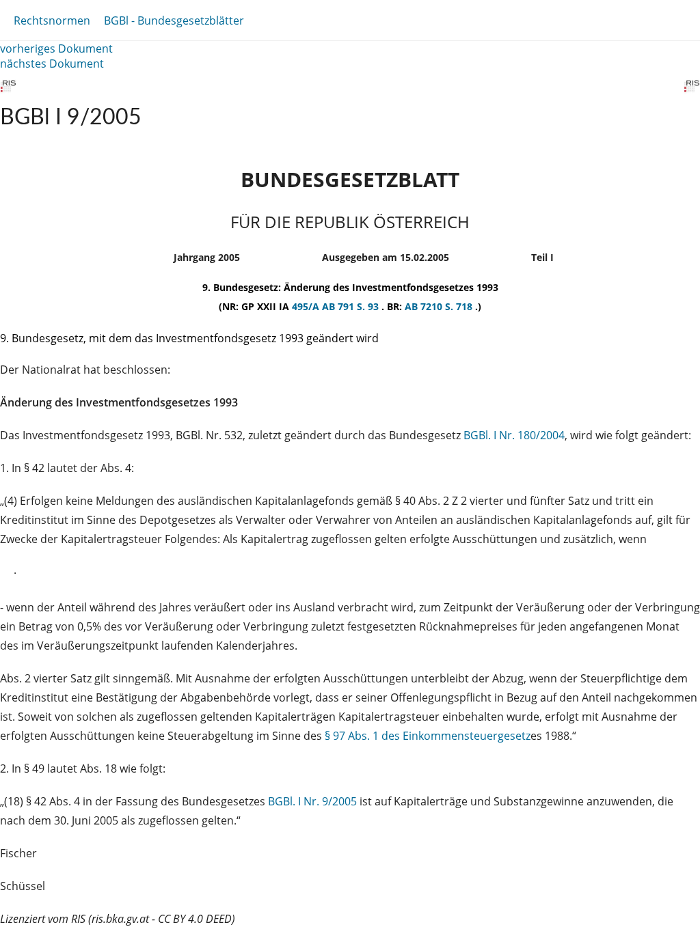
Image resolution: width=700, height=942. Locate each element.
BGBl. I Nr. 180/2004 (514, 435)
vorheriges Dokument (56, 48)
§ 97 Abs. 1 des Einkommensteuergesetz (427, 735)
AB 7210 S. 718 (440, 306)
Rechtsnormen (52, 20)
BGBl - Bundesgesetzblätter (174, 20)
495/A (307, 306)
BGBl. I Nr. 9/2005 (312, 801)
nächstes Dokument (52, 63)
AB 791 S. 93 (351, 306)
